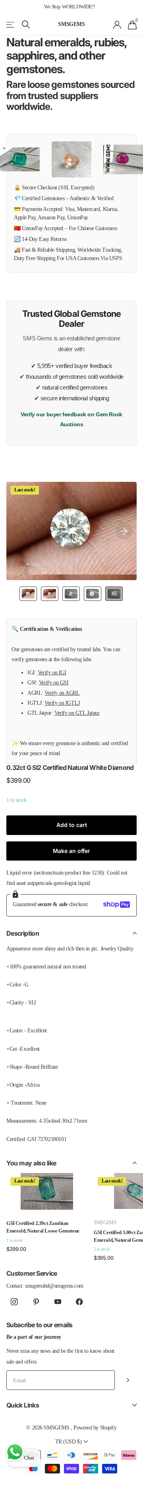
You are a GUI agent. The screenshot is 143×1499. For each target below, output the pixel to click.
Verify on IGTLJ (62, 703)
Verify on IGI (52, 672)
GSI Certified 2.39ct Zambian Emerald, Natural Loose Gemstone (42, 1227)
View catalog (10, 24)
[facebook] (79, 1302)
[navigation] (28, 593)
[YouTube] (58, 1302)
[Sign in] (117, 24)
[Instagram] (14, 1302)
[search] (26, 25)
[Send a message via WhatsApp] (15, 1452)
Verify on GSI (54, 682)
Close (71, 1405)
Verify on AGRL (61, 693)
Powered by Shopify (94, 1427)
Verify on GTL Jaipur (77, 713)
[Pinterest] (36, 1302)
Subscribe (128, 1380)
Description (22, 933)
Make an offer (71, 850)
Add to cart (71, 824)
